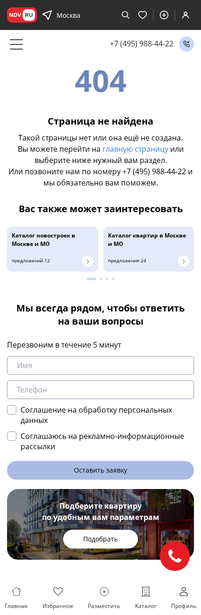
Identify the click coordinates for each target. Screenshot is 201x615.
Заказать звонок (186, 44)
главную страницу (135, 149)
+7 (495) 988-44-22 (141, 44)
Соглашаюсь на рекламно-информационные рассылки (102, 441)
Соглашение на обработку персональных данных (96, 415)
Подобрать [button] (100, 538)
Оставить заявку (100, 470)
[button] (91, 279)
